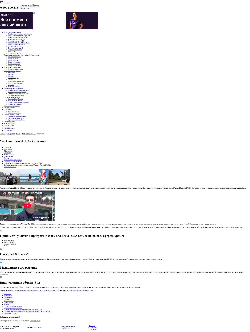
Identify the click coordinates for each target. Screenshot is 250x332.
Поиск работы (8, 156)
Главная (2, 134)
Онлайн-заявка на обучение (17, 92)
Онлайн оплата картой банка (17, 116)
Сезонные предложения (16, 95)
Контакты (7, 127)
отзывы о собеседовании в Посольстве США (78, 290)
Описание (7, 147)
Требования (8, 149)
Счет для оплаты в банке (16, 118)
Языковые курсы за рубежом (13, 88)
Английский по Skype (15, 46)
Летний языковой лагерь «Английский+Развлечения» (22, 55)
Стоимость (7, 153)
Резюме (6, 158)
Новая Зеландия (13, 78)
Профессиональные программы (18, 102)
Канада (10, 76)
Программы (11, 134)
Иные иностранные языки (12, 67)
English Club (12, 51)
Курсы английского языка (12, 32)
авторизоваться (35, 321)
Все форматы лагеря (14, 57)
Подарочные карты (14, 53)
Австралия (11, 72)
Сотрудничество (9, 107)
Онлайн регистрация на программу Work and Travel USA (23, 163)
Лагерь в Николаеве (14, 62)
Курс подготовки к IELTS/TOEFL (19, 43)
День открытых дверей (15, 48)
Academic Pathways (14, 86)
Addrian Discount (9, 123)
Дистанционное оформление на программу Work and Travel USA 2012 (27, 165)
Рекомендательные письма (13, 160)
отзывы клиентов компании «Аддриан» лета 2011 (25, 290)
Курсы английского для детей (18, 37)
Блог (1, 1)
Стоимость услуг (9, 121)
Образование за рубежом (12, 71)
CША (18, 134)
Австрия (10, 74)
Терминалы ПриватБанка (16, 120)
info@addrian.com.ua (68, 327)
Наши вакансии (9, 129)
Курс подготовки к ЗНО (16, 41)
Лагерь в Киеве (13, 60)
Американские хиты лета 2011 (52, 290)
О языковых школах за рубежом (18, 93)
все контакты (25, 8)
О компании (8, 130)
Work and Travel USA (29, 134)
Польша (10, 79)
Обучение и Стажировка (12, 97)
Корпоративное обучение (16, 44)
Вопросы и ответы (10, 167)
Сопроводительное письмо (13, 161)
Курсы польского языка (15, 69)
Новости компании (14, 113)
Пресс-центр (8, 109)
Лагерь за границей (14, 65)
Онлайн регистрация (15, 50)
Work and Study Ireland (15, 100)
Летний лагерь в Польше (16, 81)
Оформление (8, 151)
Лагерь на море (13, 58)
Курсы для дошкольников (16, 39)
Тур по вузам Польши (15, 83)
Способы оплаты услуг (11, 114)
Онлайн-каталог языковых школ (18, 90)
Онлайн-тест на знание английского (20, 34)
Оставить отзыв (9, 125)
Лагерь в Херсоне (14, 64)
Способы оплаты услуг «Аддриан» (92, 327)
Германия (11, 85)
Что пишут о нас (13, 111)
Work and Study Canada (15, 99)
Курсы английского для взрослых (19, 36)
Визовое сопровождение (12, 106)
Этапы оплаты (9, 154)
